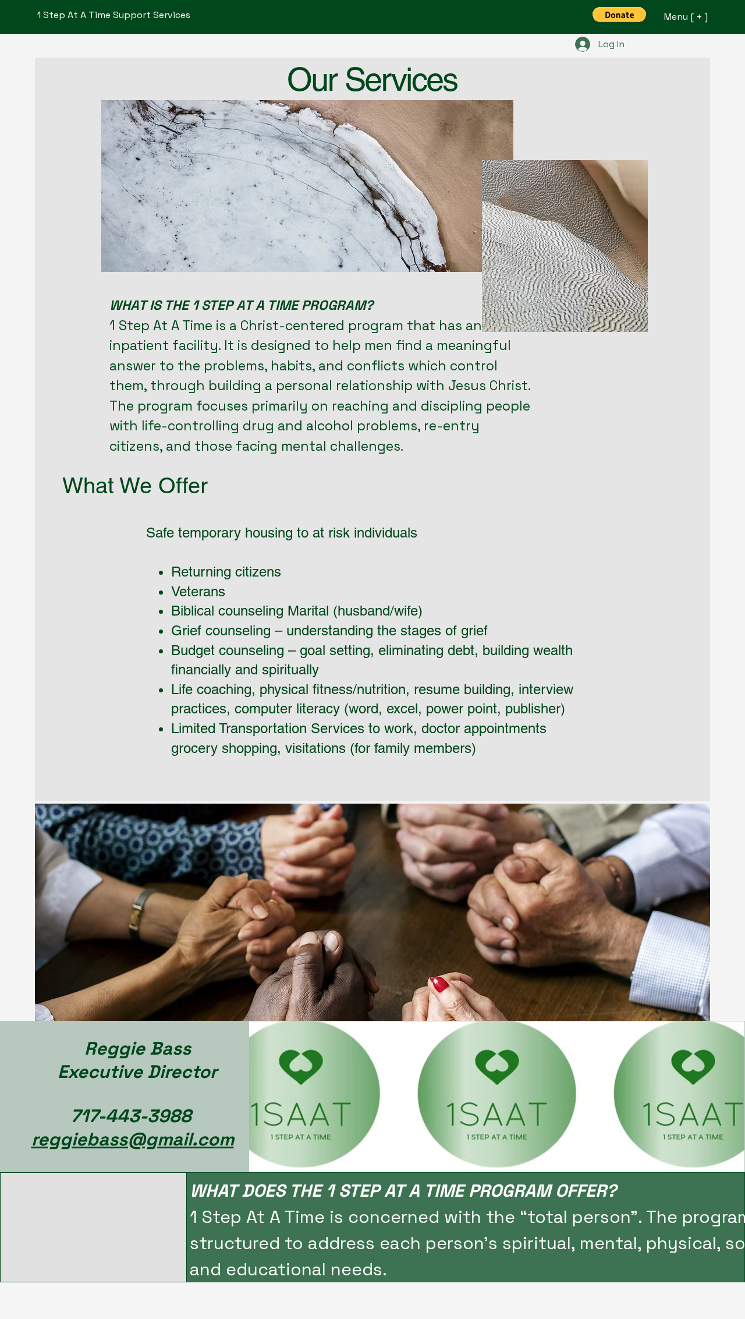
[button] (619, 14)
